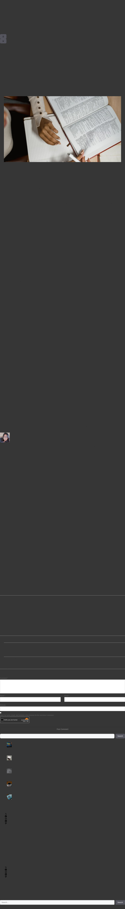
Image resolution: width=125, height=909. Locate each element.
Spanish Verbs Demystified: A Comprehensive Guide (23, 659)
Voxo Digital (9, 907)
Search (120, 736)
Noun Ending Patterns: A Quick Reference (22, 178)
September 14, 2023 (11, 661)
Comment (4, 678)
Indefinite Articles (14, 175)
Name (2, 696)
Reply (6, 654)
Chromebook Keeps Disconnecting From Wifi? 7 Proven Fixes (24, 776)
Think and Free (14, 29)
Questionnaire (9, 184)
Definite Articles (13, 173)
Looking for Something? (8, 733)
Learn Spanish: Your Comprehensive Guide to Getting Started (29, 361)
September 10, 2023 (11, 647)
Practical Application (11, 180)
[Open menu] (3, 36)
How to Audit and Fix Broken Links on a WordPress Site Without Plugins (28, 801)
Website (3, 705)
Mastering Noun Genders (12, 177)
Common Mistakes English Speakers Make (19, 182)
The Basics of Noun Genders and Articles (18, 170)
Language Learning (7, 632)
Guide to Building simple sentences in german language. (25, 645)
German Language (7, 625)
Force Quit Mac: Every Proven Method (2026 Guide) (21, 763)
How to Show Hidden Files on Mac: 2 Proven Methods (21, 750)
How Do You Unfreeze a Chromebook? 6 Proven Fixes (22, 788)
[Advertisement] (58, 13)
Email (66, 696)
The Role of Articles (10, 171)
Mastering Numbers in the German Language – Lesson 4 (31, 194)
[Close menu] (3, 41)
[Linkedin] (62, 522)
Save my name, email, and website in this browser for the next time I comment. (27, 715)
